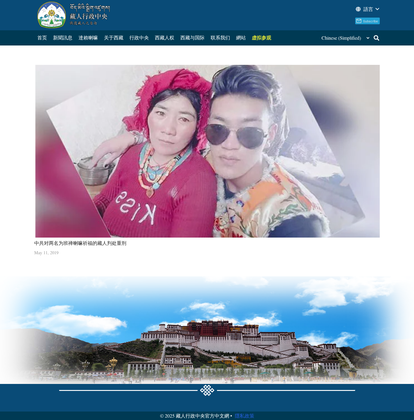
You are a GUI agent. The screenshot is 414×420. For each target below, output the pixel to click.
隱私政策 (244, 415)
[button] (367, 9)
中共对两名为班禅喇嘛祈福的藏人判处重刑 (80, 243)
